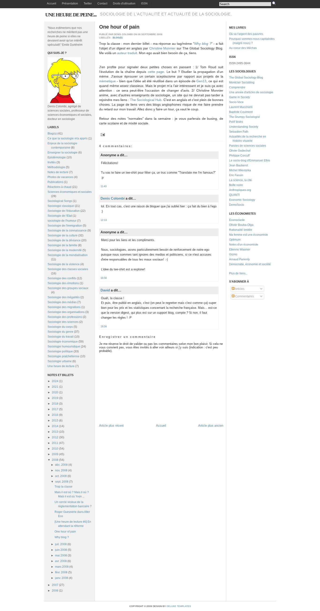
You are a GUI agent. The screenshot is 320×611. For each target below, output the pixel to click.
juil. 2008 (61, 544)
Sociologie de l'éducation (64, 210)
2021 (55, 386)
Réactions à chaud (59, 187)
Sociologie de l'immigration (65, 225)
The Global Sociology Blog (246, 77)
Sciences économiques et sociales (70, 192)
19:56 (103, 326)
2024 (55, 381)
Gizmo (233, 254)
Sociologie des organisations (66, 312)
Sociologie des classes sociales (68, 269)
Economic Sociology (242, 199)
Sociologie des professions (65, 317)
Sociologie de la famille (62, 245)
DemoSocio (236, 204)
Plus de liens (237, 273)
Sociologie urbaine (60, 361)
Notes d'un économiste (243, 244)
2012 (55, 437)
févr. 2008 (61, 572)
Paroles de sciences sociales (247, 145)
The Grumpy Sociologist (244, 117)
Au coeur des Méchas (243, 48)
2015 (55, 420)
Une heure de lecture (61, 366)
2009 (55, 454)
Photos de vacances (60, 177)
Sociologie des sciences (63, 322)
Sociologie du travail (61, 336)
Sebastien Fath (238, 131)
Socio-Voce (236, 102)
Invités (52, 162)
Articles (239, 289)
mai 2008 (61, 555)
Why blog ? (62, 537)
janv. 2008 (61, 578)
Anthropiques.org (240, 190)
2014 (55, 426)
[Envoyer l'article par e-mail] (102, 134)
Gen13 (201, 81)
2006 (55, 590)
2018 (55, 403)
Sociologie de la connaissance (67, 230)
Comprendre (237, 87)
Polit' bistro (236, 121)
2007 (55, 585)
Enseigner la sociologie (63, 152)
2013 (55, 431)
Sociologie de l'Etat (60, 215)
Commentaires (244, 296)
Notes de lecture (58, 172)
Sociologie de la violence (64, 264)
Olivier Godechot (239, 150)
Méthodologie (56, 167)
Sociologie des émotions (63, 283)
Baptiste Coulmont (241, 112)
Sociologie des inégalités (64, 297)
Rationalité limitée (240, 229)
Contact (102, 3)
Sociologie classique (61, 206)
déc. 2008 (61, 464)
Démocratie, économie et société (250, 264)
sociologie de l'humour (62, 220)
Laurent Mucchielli (241, 107)
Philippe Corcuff (239, 155)
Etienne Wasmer (239, 249)
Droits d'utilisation (124, 3)
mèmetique (107, 81)
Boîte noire (236, 185)
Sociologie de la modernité (65, 250)
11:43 (103, 186)
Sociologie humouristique (64, 346)
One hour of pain (65, 531)
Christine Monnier (162, 48)
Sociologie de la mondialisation (68, 255)
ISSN (144, 3)
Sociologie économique (63, 341)
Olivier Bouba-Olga (241, 225)
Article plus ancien (210, 425)
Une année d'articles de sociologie (251, 92)
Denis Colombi (112, 198)
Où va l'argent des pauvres (246, 34)
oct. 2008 (61, 476)
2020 (55, 392)
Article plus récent (111, 425)
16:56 (103, 277)
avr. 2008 (61, 561)
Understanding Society (243, 126)
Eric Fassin (236, 175)
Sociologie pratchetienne (63, 356)
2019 (55, 398)
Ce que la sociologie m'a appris (68, 138)
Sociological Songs (60, 201)
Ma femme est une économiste (248, 234)
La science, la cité (240, 180)
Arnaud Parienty (239, 259)
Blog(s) (52, 133)
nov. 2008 (61, 470)
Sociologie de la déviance (64, 240)
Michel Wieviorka (240, 170)
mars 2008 (62, 566)
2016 (55, 415)
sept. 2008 (61, 481)
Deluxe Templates (179, 606)
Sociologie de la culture (63, 235)
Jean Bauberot (238, 165)
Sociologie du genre (60, 331)
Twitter (88, 3)
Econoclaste (237, 220)
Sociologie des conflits (62, 278)
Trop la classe (63, 486)
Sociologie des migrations (64, 307)
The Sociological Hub (145, 100)
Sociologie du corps (60, 326)
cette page (156, 72)
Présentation (70, 3)
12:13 (103, 220)
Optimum (235, 239)
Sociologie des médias (62, 302)
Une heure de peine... (71, 15)
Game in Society (239, 97)
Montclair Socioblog (241, 82)
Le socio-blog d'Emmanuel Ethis (249, 160)
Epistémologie (57, 157)
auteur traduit (127, 53)
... (247, 273)
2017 (55, 409)
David (105, 290)
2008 (55, 460)
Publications (55, 182)
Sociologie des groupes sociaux (68, 288)
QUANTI (234, 195)
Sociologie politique (60, 351)
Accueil (51, 3)
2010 (55, 448)
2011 (55, 443)
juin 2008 (61, 549)
